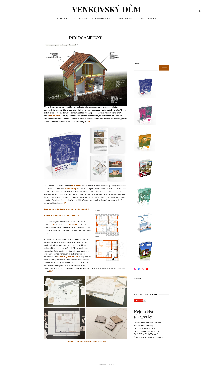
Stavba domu (63, 18)
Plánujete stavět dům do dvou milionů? (61, 215)
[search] (200, 11)
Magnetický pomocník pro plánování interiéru (85, 341)
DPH (65, 203)
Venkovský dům (106, 9)
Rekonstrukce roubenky (143, 325)
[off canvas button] (13, 11)
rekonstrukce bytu (124, 18)
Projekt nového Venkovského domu (148, 337)
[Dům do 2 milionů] (85, 74)
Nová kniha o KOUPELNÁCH (145, 328)
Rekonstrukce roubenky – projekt (147, 323)
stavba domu (55, 116)
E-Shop (151, 18)
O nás (141, 18)
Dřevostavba (80, 18)
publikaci (73, 225)
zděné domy (70, 189)
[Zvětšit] (124, 212)
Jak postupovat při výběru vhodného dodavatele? (66, 209)
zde (53, 225)
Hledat (137, 64)
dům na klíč (76, 186)
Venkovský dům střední (67, 257)
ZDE (88, 121)
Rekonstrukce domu (101, 18)
